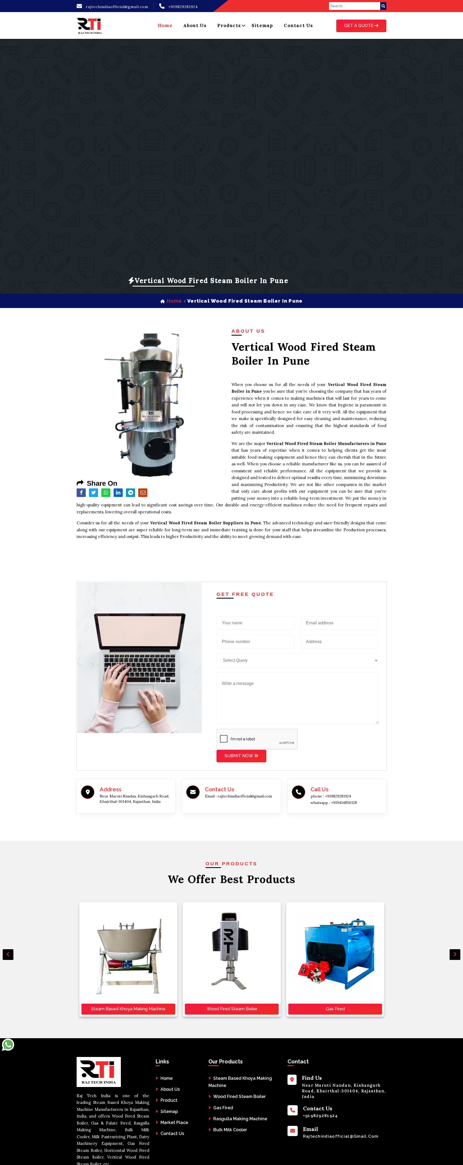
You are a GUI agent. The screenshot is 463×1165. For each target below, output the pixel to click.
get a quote (359, 25)
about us (195, 25)
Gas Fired (335, 1008)
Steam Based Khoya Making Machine (128, 1008)
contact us (298, 25)
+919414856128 (344, 802)
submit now (239, 755)
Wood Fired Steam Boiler (232, 1008)
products (229, 25)
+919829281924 (183, 6)
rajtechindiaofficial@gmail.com (117, 6)
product (168, 1100)
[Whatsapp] (8, 1055)
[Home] (90, 25)
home (165, 25)
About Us (170, 1089)
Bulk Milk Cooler (230, 1129)
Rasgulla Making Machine (240, 1118)
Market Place (174, 1122)
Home (166, 1078)
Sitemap (262, 25)
